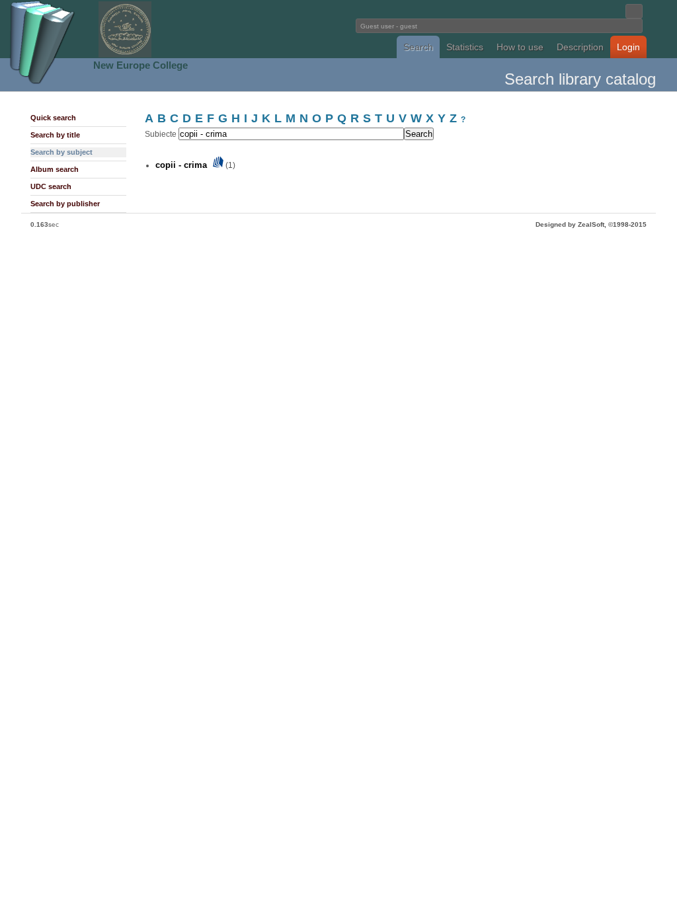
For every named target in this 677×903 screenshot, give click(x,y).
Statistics (464, 47)
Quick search (53, 118)
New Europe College (140, 65)
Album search (54, 169)
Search (418, 47)
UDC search (50, 186)
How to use (520, 47)
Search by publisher (65, 204)
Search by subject (61, 152)
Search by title (55, 135)
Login (628, 47)
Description (580, 47)
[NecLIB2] (125, 55)
